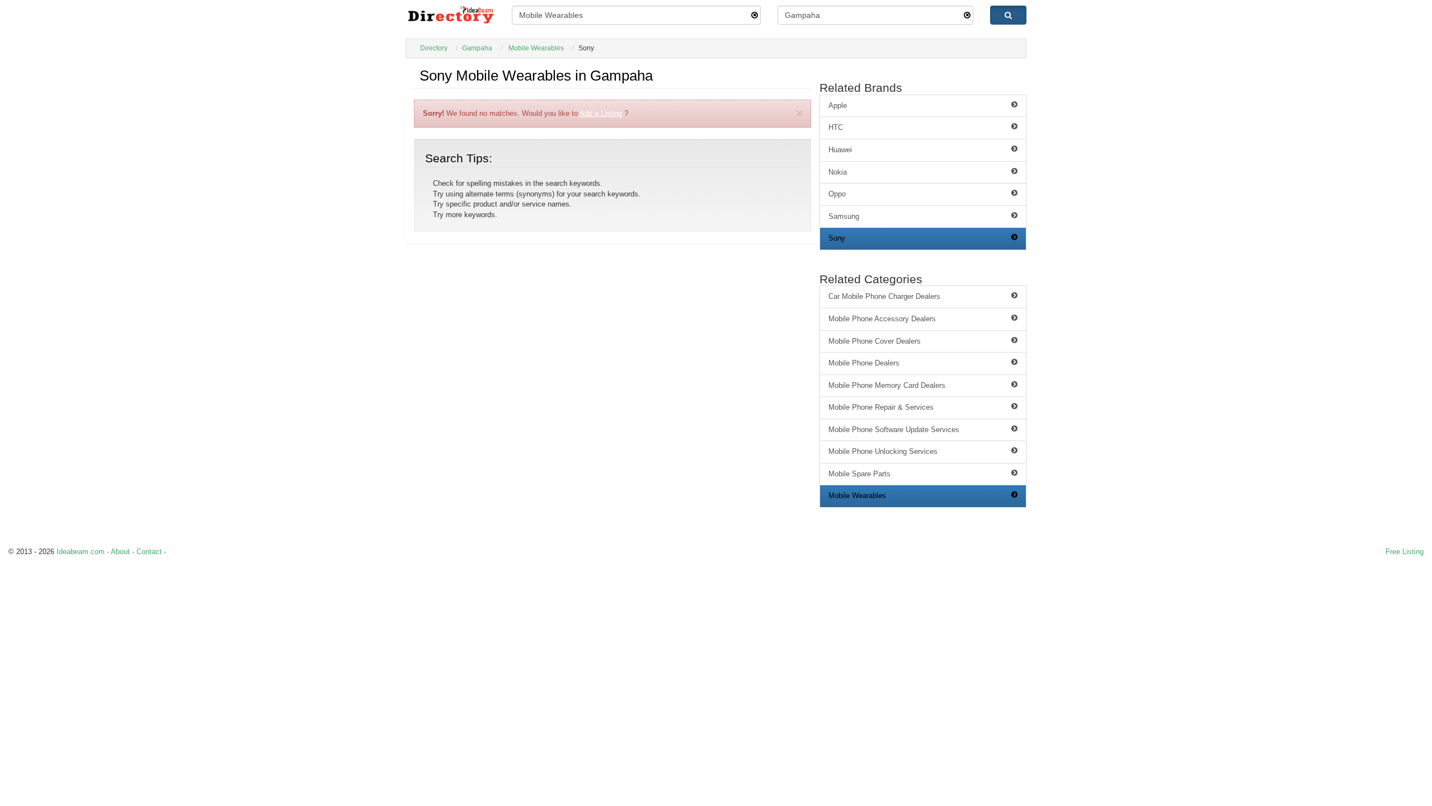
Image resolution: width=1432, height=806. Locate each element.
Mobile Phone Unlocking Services (883, 451)
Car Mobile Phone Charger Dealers (884, 296)
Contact (149, 551)
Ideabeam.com (80, 551)
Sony (836, 238)
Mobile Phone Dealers (863, 363)
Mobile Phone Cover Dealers (874, 341)
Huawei (840, 150)
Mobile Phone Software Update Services (893, 429)
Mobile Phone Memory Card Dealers (886, 385)
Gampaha (477, 48)
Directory (433, 48)
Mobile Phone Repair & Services (881, 407)
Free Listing (1405, 551)
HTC (835, 127)
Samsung (843, 216)
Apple (837, 105)
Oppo (837, 194)
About (120, 551)
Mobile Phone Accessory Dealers (882, 319)
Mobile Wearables (536, 48)
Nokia (837, 172)
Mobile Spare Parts (859, 474)
